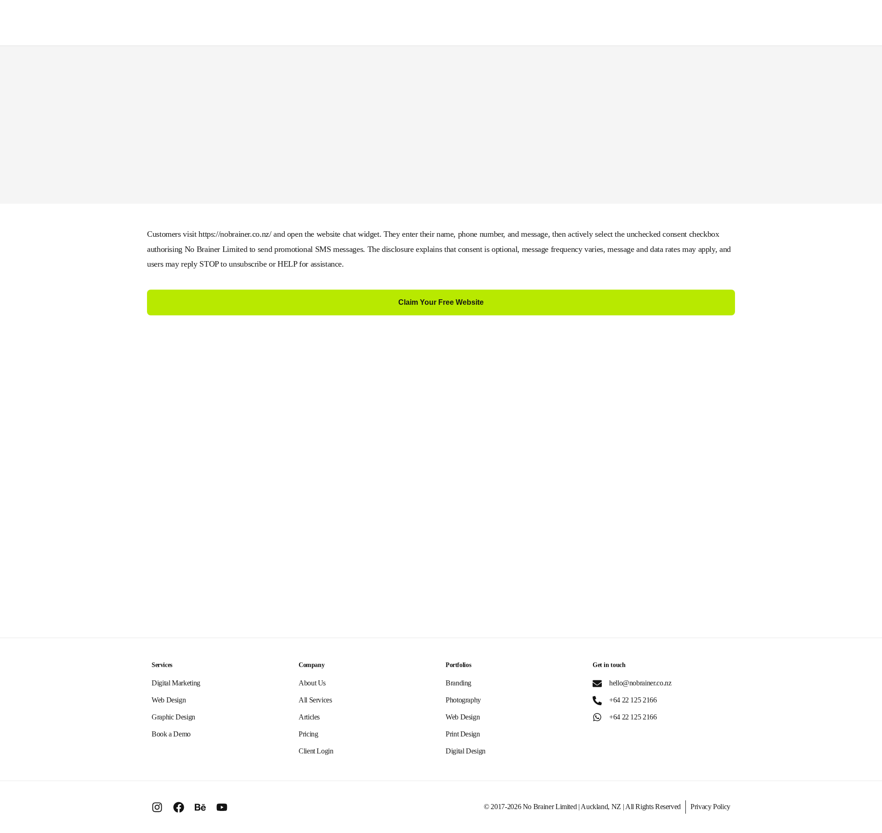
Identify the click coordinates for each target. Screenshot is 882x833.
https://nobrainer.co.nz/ (234, 234)
